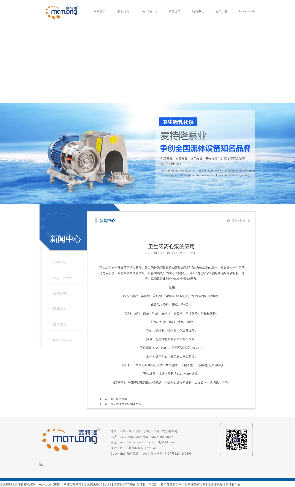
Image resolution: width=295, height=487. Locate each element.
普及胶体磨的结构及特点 (125, 404)
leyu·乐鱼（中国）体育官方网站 (59, 484)
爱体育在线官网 (171, 484)
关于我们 (123, 11)
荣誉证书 (174, 11)
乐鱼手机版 (215, 484)
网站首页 (100, 11)
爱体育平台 (233, 484)
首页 (234, 220)
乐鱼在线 (6, 484)
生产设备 (222, 11)
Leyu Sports (149, 11)
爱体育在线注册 (25, 484)
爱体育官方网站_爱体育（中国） (136, 484)
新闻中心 (198, 11)
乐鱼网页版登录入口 (97, 484)
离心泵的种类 (118, 399)
